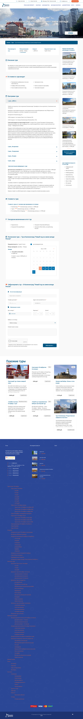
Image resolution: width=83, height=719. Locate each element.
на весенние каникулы (20, 605)
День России (42, 451)
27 (43, 268)
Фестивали (13, 669)
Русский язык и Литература (21, 584)
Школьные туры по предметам (18, 580)
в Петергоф (17, 538)
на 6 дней (17, 499)
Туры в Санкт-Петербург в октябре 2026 (24, 509)
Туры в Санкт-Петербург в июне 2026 (23, 517)
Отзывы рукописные (19, 699)
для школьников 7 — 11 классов (22, 624)
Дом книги (41, 463)
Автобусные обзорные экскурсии (18, 534)
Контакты (78, 5)
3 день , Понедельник (13, 151)
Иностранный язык (19, 588)
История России (18, 582)
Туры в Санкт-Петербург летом (18, 515)
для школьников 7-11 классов (21, 578)
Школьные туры (45, 5)
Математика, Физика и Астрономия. (23, 594)
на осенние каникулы (19, 609)
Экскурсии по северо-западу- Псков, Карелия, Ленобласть (24, 559)
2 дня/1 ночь (71, 395)
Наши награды (18, 678)
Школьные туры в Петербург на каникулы (20, 603)
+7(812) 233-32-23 (15, 473)
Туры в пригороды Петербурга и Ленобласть (21, 524)
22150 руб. (35, 416)
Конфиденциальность (20, 682)
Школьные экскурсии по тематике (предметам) (22, 638)
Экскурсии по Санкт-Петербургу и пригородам (22, 532)
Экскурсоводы (18, 676)
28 (46, 268)
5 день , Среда (11, 160)
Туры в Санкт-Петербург (29, 5)
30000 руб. (59, 430)
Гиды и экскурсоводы (16, 667)
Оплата (16, 684)
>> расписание (23, 52)
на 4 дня (16, 494)
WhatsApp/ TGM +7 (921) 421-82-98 (49, 1)
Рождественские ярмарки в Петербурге (46, 469)
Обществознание (19, 599)
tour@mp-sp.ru (64, 1)
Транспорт (13, 665)
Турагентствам (14, 688)
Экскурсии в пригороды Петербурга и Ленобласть (22, 536)
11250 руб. (59, 395)
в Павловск (17, 542)
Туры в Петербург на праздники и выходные (21, 513)
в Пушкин (17, 540)
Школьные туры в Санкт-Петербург (19, 563)
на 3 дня (16, 492)
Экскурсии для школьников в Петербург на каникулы (23, 626)
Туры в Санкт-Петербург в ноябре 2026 (24, 511)
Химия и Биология (19, 601)
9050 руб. (35, 381)
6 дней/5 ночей (71, 429)
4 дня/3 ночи (23, 415)
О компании (14, 674)
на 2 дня (16, 490)
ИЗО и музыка (18, 592)
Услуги (72, 5)
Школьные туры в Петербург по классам (20, 571)
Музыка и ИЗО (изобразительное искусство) (25, 649)
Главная (8, 42)
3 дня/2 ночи (47, 381)
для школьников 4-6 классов (21, 576)
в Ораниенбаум (18, 546)
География (17, 596)
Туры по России (14, 528)
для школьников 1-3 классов (21, 574)
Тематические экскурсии (16, 555)
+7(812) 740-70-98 (15, 468)
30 (53, 268)
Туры (12, 42)
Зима (9, 50)
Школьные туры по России (17, 613)
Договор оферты (19, 680)
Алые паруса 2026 (43, 457)
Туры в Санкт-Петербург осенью (18, 505)
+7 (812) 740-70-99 (33, 1)
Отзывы (13, 697)
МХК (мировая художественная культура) (24, 642)
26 (40, 268)
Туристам (13, 690)
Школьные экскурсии (56, 5)
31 (33, 272)
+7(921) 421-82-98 (15, 475)
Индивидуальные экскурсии (17, 557)
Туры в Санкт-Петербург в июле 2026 (23, 519)
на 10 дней (17, 503)
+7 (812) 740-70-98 (21, 1)
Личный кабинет (18, 686)
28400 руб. (11, 395)
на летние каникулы (19, 607)
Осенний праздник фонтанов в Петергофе (45, 476)
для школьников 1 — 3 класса (21, 619)
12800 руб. (11, 416)
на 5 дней (17, 496)
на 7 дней (17, 501)
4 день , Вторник (12, 156)
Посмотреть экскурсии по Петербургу (69, 152)
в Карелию (17, 551)
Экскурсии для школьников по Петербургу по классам (23, 617)
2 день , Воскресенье (13, 146)
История (17, 644)
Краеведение (18, 590)
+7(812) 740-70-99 (15, 470)
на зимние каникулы (19, 611)
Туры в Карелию (14, 526)
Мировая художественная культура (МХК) (24, 586)
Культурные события (19, 694)
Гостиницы (13, 663)
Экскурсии (38, 5)
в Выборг (17, 549)
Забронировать (49, 345)
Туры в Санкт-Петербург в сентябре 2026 (24, 507)
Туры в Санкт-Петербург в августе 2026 (24, 521)
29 (50, 268)
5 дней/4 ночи (23, 395)
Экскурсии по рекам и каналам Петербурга (21, 553)
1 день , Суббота (12, 101)
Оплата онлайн (75, 1)
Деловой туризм (66, 5)
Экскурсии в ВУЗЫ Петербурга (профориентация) (22, 636)
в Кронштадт (18, 544)
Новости (13, 692)
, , (23, 401)
